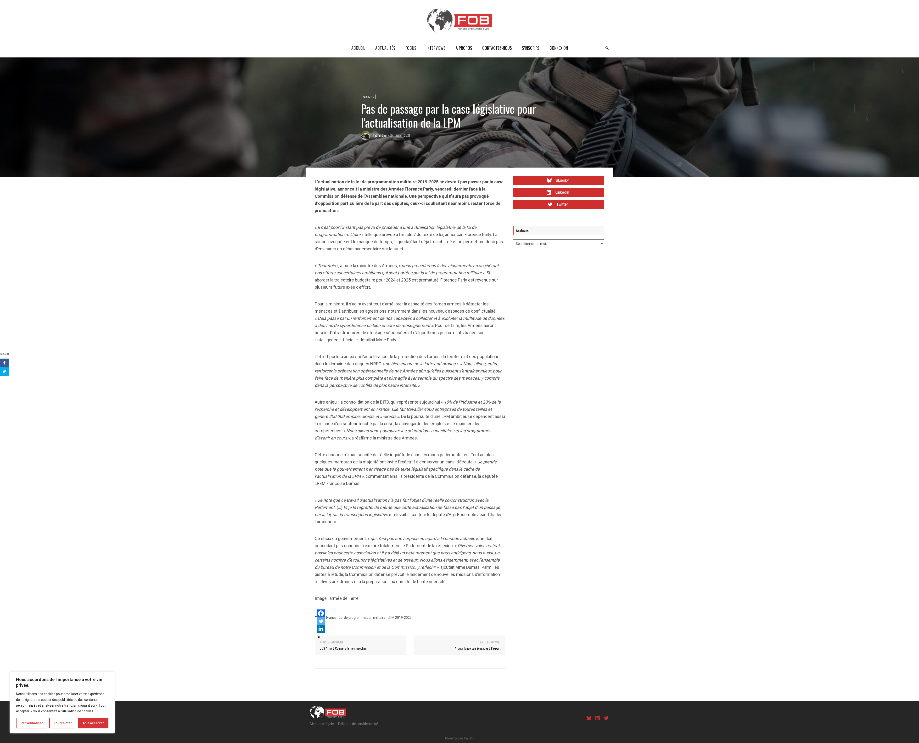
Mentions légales (323, 724)
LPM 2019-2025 (400, 617)
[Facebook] (321, 613)
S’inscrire (530, 48)
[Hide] (319, 637)
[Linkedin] (321, 629)
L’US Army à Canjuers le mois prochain (343, 648)
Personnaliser (32, 723)
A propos (464, 48)
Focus (410, 48)
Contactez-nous (497, 48)
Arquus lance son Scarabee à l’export (478, 648)
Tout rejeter (63, 723)
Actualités (385, 48)
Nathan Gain (380, 135)
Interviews (436, 48)
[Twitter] (321, 621)
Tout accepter (93, 723)
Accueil (358, 48)
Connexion (558, 48)
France (331, 617)
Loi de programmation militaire (362, 617)
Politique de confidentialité (358, 724)
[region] (62, 702)
